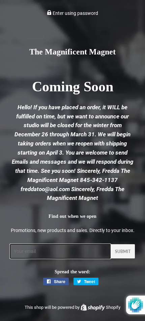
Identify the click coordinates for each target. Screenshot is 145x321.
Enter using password (75, 13)
